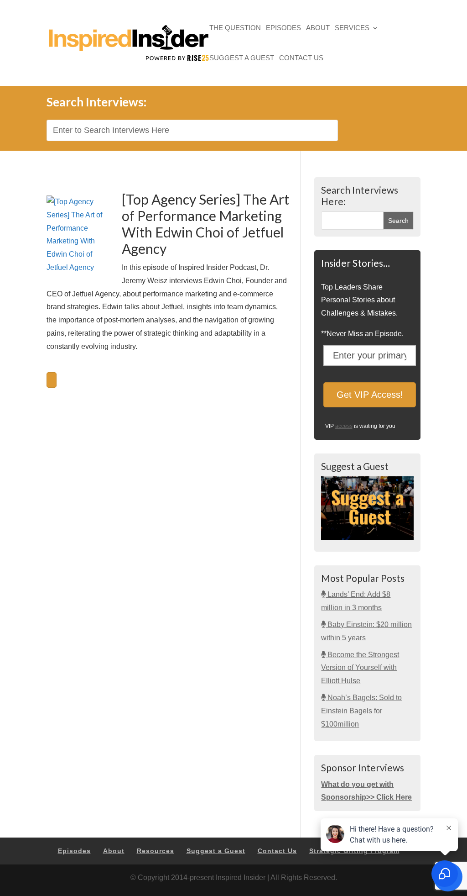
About (318, 29)
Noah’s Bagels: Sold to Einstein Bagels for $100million (361, 711)
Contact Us (301, 59)
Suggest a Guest (241, 59)
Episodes (283, 29)
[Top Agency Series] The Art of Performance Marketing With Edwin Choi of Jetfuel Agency (205, 224)
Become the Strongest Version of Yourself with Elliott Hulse (360, 668)
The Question (235, 29)
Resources (155, 850)
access (344, 426)
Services (352, 29)
